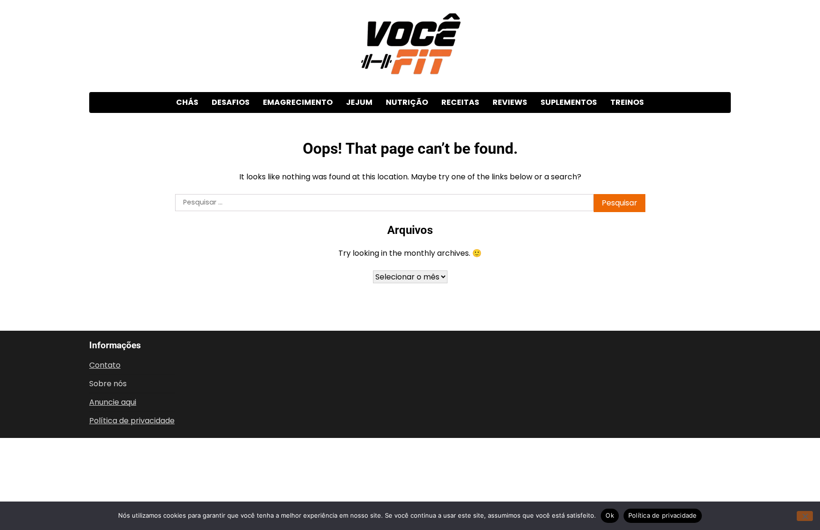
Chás (187, 102)
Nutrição (407, 102)
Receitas (460, 102)
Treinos (627, 102)
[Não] (805, 516)
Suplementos (568, 102)
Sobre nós (108, 383)
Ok (610, 515)
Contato (105, 365)
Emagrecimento (298, 102)
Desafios (231, 102)
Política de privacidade (132, 420)
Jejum (359, 102)
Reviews (510, 102)
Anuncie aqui (112, 402)
